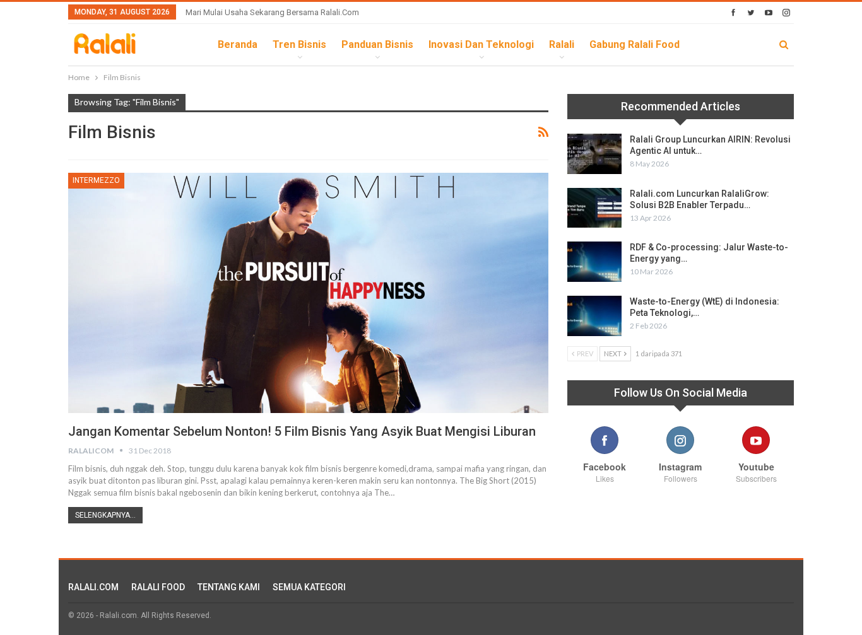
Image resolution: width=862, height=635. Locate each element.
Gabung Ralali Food (634, 44)
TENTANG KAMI (229, 587)
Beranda (237, 44)
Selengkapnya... (105, 515)
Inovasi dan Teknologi (481, 44)
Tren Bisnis (299, 44)
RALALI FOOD (158, 587)
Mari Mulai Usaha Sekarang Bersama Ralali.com (272, 12)
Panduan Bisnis (377, 44)
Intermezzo (96, 180)
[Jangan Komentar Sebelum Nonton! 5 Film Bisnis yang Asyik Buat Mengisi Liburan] (308, 292)
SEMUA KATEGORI (309, 587)
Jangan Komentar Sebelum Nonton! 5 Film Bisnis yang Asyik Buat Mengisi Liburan (302, 431)
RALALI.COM (93, 587)
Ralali (561, 44)
